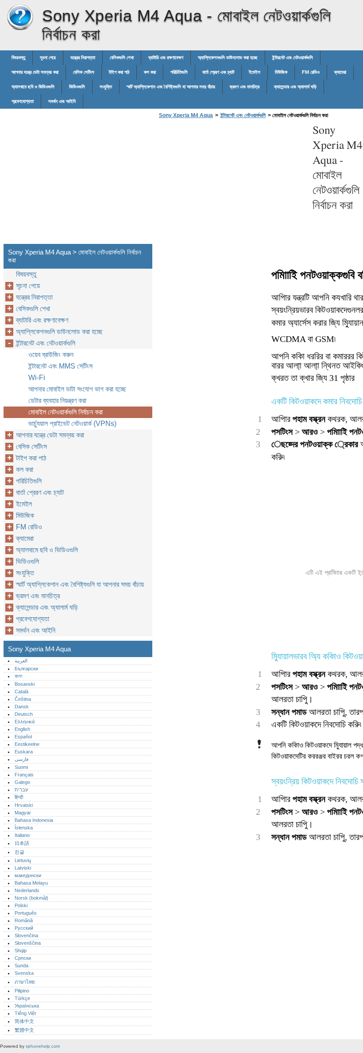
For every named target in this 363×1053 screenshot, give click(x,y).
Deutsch (24, 714)
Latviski (23, 868)
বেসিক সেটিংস (83, 72)
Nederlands (27, 890)
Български (26, 668)
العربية (21, 660)
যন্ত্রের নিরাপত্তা (82, 57)
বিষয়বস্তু (18, 57)
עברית (21, 789)
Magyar (23, 812)
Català (21, 691)
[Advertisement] (231, 184)
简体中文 (24, 1021)
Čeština (23, 699)
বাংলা (18, 676)
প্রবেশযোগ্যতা (23, 101)
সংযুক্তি (106, 86)
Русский (24, 928)
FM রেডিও (311, 72)
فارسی (21, 759)
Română (24, 920)
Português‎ (26, 913)
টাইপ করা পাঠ (119, 72)
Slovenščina (28, 943)
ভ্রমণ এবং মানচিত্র (244, 86)
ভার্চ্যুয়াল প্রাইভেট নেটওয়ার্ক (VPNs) (72, 423)
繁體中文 (24, 1030)
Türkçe (22, 998)
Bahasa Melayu (31, 883)
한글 (19, 852)
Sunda (21, 965)
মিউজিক (281, 72)
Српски (23, 958)
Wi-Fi (36, 377)
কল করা (150, 72)
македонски (28, 875)
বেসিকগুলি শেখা (122, 57)
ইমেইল (254, 72)
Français (24, 774)
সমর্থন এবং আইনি (62, 101)
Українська (27, 1005)
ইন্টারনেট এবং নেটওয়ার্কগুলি (292, 57)
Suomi (21, 767)
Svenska (24, 973)
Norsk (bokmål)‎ (31, 898)
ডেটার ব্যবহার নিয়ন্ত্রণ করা (57, 400)
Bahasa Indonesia (34, 820)
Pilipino (22, 990)
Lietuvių (23, 860)
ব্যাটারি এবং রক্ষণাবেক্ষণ (165, 57)
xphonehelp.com (43, 1046)
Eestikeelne (27, 744)
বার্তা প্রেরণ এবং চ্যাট (218, 72)
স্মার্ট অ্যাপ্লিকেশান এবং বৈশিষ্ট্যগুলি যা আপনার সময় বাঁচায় (171, 86)
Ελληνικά (25, 721)
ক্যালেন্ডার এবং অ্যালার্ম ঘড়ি (295, 86)
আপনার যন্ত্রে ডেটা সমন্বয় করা (35, 72)
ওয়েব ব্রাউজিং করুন (50, 354)
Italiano (22, 835)
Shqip (21, 950)
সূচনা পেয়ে (48, 57)
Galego (22, 782)
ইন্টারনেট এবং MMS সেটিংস (60, 366)
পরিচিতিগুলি (179, 72)
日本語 (22, 843)
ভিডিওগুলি (77, 86)
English (22, 729)
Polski (21, 905)
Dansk (22, 706)
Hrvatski (24, 805)
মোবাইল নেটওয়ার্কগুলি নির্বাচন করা (65, 412)
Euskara (24, 751)
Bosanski (25, 684)
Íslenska (24, 827)
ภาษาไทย (25, 982)
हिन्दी (19, 797)
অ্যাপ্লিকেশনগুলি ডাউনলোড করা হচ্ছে (228, 57)
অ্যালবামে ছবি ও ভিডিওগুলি (33, 86)
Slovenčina (26, 935)
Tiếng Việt (25, 1013)
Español (23, 736)
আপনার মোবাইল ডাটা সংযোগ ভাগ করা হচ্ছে (77, 389)
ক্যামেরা (340, 72)
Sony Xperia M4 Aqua (20, 17)
